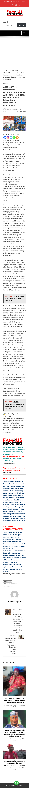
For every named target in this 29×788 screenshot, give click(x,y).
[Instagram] (8, 137)
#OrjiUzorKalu (8, 586)
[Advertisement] (14, 53)
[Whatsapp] (14, 137)
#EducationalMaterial (11, 583)
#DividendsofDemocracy (11, 579)
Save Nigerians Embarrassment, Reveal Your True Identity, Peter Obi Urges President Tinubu (11, 645)
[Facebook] (4, 137)
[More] (17, 137)
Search (5, 22)
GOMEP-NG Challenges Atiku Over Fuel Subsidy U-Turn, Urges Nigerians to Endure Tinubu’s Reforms (14, 733)
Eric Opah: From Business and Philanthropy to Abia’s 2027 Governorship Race (14, 700)
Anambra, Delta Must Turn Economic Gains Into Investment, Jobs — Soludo (14, 763)
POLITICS (5, 84)
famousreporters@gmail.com (13, 456)
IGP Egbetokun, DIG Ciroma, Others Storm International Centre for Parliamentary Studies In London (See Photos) (18, 621)
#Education (8, 581)
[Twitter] (11, 137)
